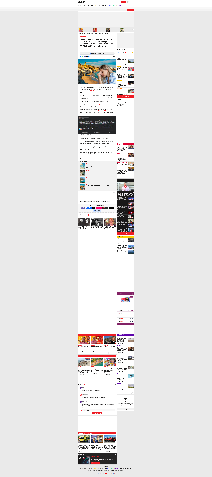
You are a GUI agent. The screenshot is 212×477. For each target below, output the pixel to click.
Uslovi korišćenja (121, 470)
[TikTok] (128, 52)
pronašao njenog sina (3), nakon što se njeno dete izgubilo (94, 90)
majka (85, 201)
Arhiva (109, 470)
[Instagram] (121, 52)
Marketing (90, 470)
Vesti (85, 33)
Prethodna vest (85, 193)
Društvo (88, 33)
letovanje (90, 201)
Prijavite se (96, 462)
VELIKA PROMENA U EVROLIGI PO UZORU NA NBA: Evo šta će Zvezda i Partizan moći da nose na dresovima (86, 10)
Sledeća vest (110, 193)
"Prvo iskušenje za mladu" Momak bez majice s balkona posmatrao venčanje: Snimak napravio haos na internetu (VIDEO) (124, 10)
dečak (81, 201)
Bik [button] (120, 395)
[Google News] (132, 52)
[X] (123, 52)
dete (94, 201)
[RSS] (130, 52)
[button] (113, 49)
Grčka (108, 201)
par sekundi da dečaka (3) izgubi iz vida (102, 110)
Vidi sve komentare (97, 413)
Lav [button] (127, 395)
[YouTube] (125, 52)
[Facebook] (118, 52)
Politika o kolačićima (103, 470)
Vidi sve (125, 233)
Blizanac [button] (122, 395)
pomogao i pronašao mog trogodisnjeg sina (97, 104)
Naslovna (81, 33)
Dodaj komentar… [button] (86, 410)
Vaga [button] (132, 395)
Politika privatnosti (114, 470)
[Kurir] (81, 2)
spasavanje (103, 201)
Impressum (98, 470)
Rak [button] (125, 395)
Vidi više (125, 409)
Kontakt (94, 470)
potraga (98, 201)
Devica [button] (130, 395)
